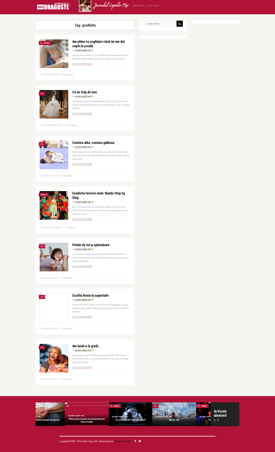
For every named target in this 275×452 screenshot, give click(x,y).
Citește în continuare (82, 64)
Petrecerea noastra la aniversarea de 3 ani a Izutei (58, 420)
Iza (41, 93)
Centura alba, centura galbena (93, 143)
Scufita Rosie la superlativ (90, 295)
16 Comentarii (67, 379)
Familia (43, 194)
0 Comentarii (71, 125)
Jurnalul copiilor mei (83, 50)
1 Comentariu (68, 75)
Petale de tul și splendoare (90, 245)
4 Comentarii (67, 329)
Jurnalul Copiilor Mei (111, 5)
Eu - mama (44, 43)
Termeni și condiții (123, 441)
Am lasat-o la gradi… (86, 346)
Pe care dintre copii (188, 420)
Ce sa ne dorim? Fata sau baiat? (101, 420)
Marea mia (145, 420)
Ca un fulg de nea (84, 92)
